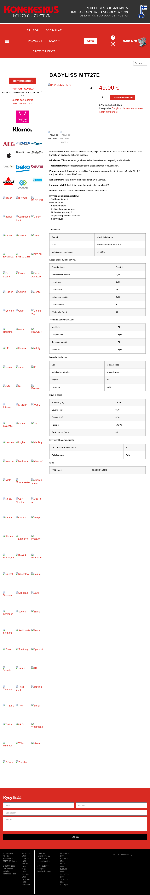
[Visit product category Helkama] (9, 333)
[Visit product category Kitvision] (23, 410)
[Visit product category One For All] (37, 503)
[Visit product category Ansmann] (37, 143)
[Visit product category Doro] (37, 240)
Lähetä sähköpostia (22, 100)
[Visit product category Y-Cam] (9, 766)
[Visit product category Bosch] (9, 202)
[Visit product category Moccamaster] (23, 485)
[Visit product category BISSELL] (9, 181)
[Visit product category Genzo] (37, 296)
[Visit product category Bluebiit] (23, 184)
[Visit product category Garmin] (23, 297)
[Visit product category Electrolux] (9, 258)
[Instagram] (113, 44)
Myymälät (54, 30)
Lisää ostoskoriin (122, 97)
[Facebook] (113, 37)
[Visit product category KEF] (23, 391)
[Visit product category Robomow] (37, 560)
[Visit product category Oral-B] (9, 521)
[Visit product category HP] (9, 352)
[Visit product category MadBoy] (37, 447)
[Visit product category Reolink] (23, 560)
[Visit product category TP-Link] (9, 709)
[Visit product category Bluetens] (37, 180)
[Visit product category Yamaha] (23, 767)
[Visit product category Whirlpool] (9, 747)
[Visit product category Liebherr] (9, 446)
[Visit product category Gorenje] (9, 314)
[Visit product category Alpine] (23, 143)
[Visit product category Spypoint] (37, 654)
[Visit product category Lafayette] (9, 427)
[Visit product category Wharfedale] (37, 729)
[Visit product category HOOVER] (37, 334)
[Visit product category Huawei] (23, 354)
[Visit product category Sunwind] (9, 672)
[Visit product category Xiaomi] (37, 748)
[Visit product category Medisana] (23, 466)
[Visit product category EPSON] (37, 259)
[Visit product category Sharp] (37, 616)
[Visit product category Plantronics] (23, 542)
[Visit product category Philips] (37, 522)
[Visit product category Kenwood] (37, 390)
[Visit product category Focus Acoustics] (37, 277)
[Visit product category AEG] (9, 144)
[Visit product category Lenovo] (23, 429)
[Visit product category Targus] (23, 673)
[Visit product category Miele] (9, 484)
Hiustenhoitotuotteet (132, 108)
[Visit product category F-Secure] (9, 277)
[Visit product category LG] (37, 428)
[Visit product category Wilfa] (23, 748)
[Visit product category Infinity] (37, 353)
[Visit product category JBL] (37, 371)
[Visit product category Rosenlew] (23, 579)
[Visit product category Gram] (23, 316)
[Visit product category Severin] (23, 617)
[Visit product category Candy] (37, 221)
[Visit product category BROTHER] (37, 202)
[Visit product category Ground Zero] (37, 315)
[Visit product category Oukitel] (23, 523)
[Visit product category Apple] (9, 155)
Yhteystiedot (44, 51)
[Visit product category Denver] (23, 241)
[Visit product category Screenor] (9, 615)
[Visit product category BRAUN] (23, 203)
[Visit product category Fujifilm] (9, 296)
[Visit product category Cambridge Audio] (23, 222)
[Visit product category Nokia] (9, 503)
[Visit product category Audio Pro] (23, 152)
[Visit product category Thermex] (9, 691)
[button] (6, 41)
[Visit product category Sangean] (23, 598)
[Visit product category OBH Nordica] (23, 504)
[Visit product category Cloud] (9, 239)
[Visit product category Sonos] (37, 635)
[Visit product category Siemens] (9, 634)
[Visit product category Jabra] (23, 372)
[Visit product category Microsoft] (37, 465)
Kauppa (54, 40)
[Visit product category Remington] (9, 559)
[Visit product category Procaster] (37, 541)
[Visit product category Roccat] (9, 578)
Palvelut (35, 40)
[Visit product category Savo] (37, 597)
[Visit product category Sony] (9, 653)
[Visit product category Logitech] (23, 448)
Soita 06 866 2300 (22, 103)
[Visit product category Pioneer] (9, 540)
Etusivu (33, 30)
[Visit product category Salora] (37, 578)
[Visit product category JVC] (9, 390)
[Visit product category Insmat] (9, 371)
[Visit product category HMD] (23, 335)
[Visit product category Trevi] (23, 711)
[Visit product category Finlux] (23, 278)
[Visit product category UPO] (23, 730)
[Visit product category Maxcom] (9, 465)
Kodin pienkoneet (108, 112)
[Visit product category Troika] (9, 728)
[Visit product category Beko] (23, 168)
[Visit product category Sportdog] (23, 654)
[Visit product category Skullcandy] (23, 636)
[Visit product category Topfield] (37, 691)
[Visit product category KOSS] (37, 409)
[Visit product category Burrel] (9, 220)
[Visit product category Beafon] (9, 166)
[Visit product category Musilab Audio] (37, 484)
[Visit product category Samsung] (9, 597)
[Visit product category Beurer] (37, 166)
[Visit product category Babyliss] (37, 152)
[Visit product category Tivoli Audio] (23, 692)
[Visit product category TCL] (37, 672)
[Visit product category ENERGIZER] (23, 260)
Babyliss (116, 108)
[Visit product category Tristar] (37, 710)
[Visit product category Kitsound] (9, 408)
